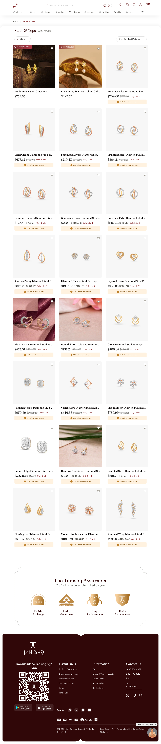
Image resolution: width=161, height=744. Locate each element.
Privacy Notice (138, 729)
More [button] (146, 12)
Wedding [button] (106, 12)
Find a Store (64, 692)
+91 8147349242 (132, 684)
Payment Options (66, 678)
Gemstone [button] (91, 12)
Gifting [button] (119, 12)
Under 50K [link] (133, 12)
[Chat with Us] (140, 695)
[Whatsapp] (127, 695)
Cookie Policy (98, 688)
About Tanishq (99, 683)
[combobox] (76, 5)
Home (15, 21)
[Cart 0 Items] (147, 4)
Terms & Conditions (125, 729)
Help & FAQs (98, 678)
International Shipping (68, 674)
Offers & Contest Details (103, 674)
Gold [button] (34, 12)
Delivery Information (68, 669)
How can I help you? (146, 724)
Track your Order (66, 683)
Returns (62, 688)
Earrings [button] (61, 12)
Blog (94, 669)
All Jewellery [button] (20, 12)
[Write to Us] (134, 695)
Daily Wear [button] (76, 12)
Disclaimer (104, 732)
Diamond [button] (47, 12)
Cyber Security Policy (108, 729)
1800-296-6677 (133, 669)
